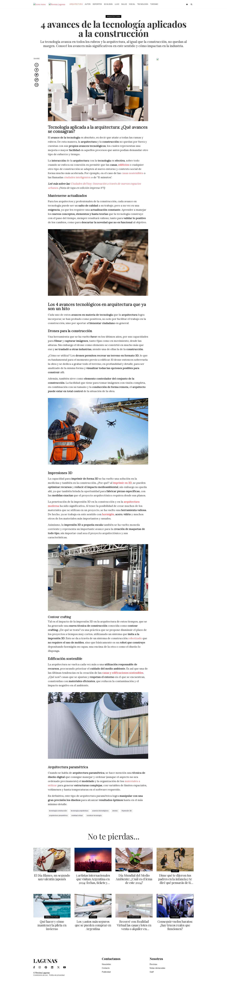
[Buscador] (192, 4)
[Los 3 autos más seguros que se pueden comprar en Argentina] (93, 905)
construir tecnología (94, 815)
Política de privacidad (57, 975)
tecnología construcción (58, 811)
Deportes (97, 4)
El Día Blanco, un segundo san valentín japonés (52, 877)
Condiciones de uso (40, 975)
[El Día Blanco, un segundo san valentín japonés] (52, 859)
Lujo (117, 4)
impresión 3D (127, 811)
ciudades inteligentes (77, 177)
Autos (88, 4)
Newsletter (106, 964)
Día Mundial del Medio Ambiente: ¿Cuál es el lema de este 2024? (134, 879)
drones (115, 811)
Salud (124, 4)
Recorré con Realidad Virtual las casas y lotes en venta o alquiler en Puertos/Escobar (134, 927)
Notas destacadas (157, 968)
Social (132, 4)
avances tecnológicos (100, 811)
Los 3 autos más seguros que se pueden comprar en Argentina (93, 925)
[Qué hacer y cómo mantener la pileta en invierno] (52, 905)
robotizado (135, 638)
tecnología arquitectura (79, 811)
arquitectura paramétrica (58, 815)
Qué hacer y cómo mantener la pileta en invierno (51, 925)
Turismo (154, 4)
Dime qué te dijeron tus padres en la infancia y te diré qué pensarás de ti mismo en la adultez (175, 880)
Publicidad (106, 972)
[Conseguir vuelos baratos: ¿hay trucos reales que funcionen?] (175, 905)
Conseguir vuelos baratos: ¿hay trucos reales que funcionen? (175, 925)
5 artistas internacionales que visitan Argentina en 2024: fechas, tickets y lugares (93, 880)
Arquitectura (76, 4)
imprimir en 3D (122, 482)
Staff (152, 972)
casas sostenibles (132, 173)
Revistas (153, 964)
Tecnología (142, 4)
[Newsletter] (187, 4)
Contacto (106, 968)
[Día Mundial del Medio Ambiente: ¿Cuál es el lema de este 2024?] (134, 859)
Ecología (108, 4)
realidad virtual (77, 815)
